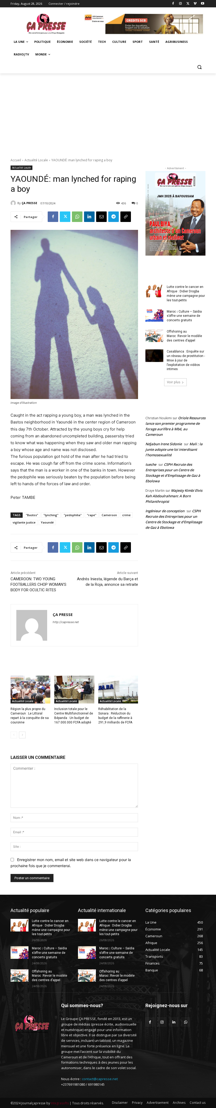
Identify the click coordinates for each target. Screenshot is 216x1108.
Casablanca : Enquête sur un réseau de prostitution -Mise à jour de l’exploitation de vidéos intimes (186, 360)
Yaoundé (47, 522)
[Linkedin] (89, 216)
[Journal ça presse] (46, 23)
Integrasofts (60, 1103)
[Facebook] (173, 4)
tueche (150, 464)
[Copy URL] (125, 216)
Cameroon (109, 515)
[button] (199, 67)
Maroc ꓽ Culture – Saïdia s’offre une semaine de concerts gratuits (184, 316)
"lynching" (50, 515)
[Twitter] (188, 4)
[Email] (101, 216)
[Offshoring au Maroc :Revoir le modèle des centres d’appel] (154, 335)
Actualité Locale (36, 160)
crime (126, 515)
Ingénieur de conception (164, 511)
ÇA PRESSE (29, 203)
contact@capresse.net (100, 1078)
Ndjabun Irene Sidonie (163, 444)
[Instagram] (181, 4)
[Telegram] (113, 216)
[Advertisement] (108, 112)
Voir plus (173, 382)
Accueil (16, 160)
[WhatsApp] (77, 216)
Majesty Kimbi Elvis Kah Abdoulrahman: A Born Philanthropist (173, 496)
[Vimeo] (195, 4)
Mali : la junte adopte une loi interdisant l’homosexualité (174, 449)
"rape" (91, 515)
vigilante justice (24, 522)
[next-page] (22, 735)
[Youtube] (202, 4)
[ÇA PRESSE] (14, 203)
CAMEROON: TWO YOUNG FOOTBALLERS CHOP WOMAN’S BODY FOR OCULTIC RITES (38, 584)
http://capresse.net (66, 622)
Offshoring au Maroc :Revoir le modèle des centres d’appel (184, 336)
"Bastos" (32, 515)
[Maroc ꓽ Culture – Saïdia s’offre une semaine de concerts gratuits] (154, 315)
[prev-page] (14, 735)
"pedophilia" (73, 515)
